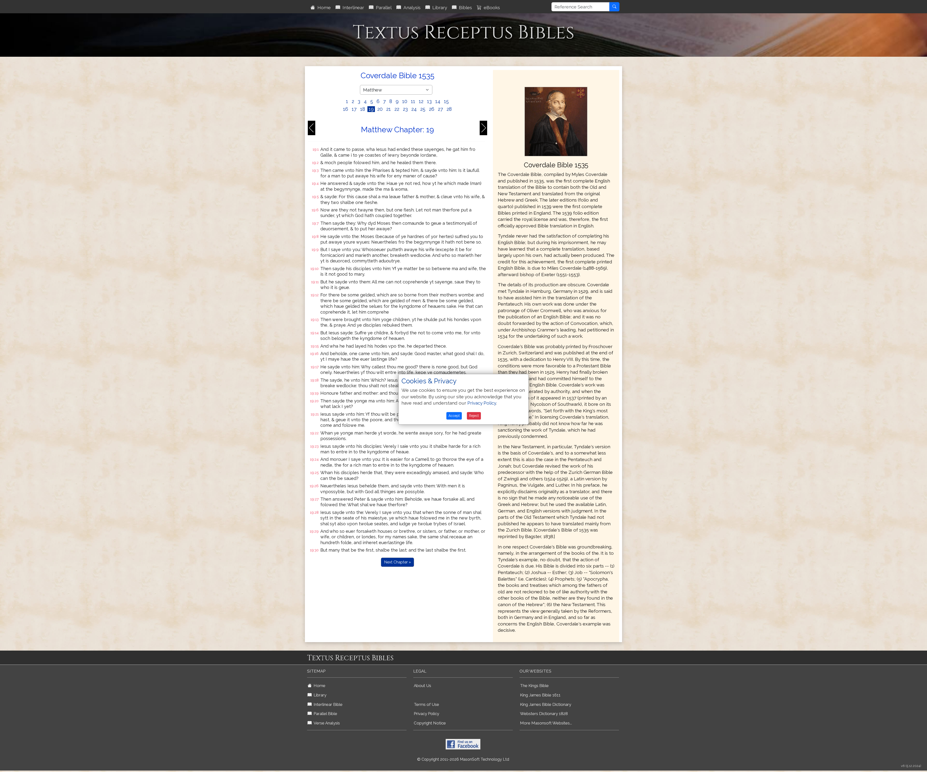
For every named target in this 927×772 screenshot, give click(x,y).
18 (362, 109)
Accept (454, 416)
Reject (474, 416)
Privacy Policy (426, 713)
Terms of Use (426, 704)
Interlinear (352, 7)
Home (323, 7)
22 (396, 109)
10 (404, 101)
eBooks (490, 7)
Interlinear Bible (327, 704)
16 (345, 109)
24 (414, 109)
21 (388, 109)
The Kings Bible (534, 685)
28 (449, 109)
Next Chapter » (397, 562)
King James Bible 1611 (540, 695)
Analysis (411, 7)
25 (423, 109)
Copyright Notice (430, 723)
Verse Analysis (326, 723)
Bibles (464, 7)
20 (380, 109)
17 (354, 109)
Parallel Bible (324, 713)
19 (371, 109)
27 (440, 109)
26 (431, 109)
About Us (422, 685)
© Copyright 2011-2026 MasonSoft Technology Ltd (463, 759)
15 (446, 101)
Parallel (382, 7)
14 (438, 101)
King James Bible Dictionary (545, 704)
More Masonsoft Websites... (546, 723)
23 (405, 109)
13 (429, 101)
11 (413, 101)
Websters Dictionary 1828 (544, 713)
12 (421, 101)
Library (438, 7)
